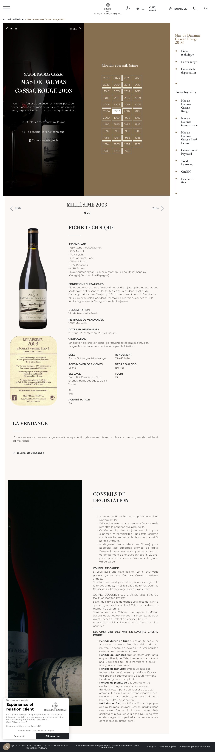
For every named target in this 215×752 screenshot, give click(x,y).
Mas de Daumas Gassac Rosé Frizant (189, 138)
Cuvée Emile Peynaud (189, 152)
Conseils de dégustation (188, 71)
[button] (195, 8)
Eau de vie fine (187, 180)
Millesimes (19, 19)
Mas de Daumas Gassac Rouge (186, 106)
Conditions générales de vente (194, 747)
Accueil (7, 19)
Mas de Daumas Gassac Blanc (189, 122)
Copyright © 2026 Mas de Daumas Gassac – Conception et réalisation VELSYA (36, 746)
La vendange (189, 62)
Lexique (151, 747)
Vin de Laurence (187, 162)
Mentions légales (167, 747)
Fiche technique (187, 53)
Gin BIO (186, 172)
